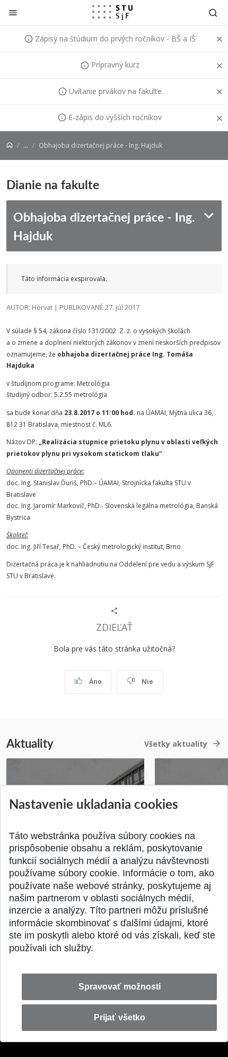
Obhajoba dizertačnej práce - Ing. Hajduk (104, 226)
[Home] (9, 145)
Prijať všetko (119, 1017)
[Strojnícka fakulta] (112, 12)
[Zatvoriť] (13, 12)
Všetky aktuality (175, 744)
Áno (94, 681)
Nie (146, 681)
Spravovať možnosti (119, 986)
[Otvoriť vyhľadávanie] (213, 12)
